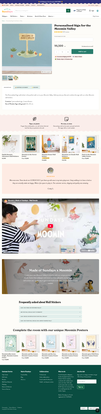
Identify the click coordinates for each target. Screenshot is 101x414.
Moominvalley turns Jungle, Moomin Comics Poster (10, 355)
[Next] (98, 148)
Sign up (80, 387)
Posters (22, 16)
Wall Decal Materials (7, 382)
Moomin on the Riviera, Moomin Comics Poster (70, 355)
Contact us (20, 407)
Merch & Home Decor (40, 16)
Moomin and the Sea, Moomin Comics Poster (50, 355)
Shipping (4, 384)
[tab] (7, 87)
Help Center (96, 16)
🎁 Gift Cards (5, 5)
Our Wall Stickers (19, 5)
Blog (22, 377)
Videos (11, 5)
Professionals (41, 5)
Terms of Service (6, 389)
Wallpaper (4, 16)
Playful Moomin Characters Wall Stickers (10, 155)
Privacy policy (4, 407)
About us (50, 16)
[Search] (68, 10)
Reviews (28, 5)
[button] (92, 5)
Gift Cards (4, 377)
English (83, 408)
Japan (93, 408)
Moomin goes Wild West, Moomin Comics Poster (90, 355)
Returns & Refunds (7, 387)
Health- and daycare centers (46, 382)
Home (3, 20)
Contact (33, 5)
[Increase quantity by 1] (68, 52)
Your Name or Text (60, 36)
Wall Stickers (13, 16)
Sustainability (24, 375)
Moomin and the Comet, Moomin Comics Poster (30, 355)
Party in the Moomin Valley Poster (89, 155)
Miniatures (30, 16)
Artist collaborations (44, 377)
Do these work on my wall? (87, 46)
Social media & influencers (46, 379)
